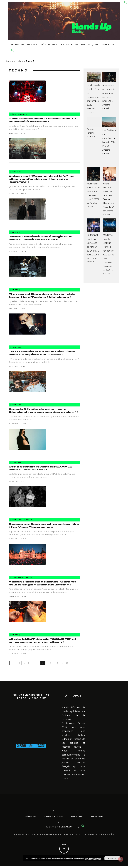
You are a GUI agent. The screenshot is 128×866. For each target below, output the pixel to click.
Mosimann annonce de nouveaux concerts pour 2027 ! (108, 93)
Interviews (29, 45)
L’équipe (94, 45)
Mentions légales (59, 827)
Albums (16, 172)
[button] (125, 3)
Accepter (112, 858)
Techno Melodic (22, 520)
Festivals (66, 45)
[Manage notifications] (120, 859)
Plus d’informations (93, 858)
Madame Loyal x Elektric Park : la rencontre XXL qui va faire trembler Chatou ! (108, 251)
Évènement (18, 114)
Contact (108, 45)
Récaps (80, 45)
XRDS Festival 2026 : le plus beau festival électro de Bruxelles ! (108, 195)
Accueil (9, 61)
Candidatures (54, 816)
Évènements (48, 45)
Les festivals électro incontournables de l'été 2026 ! (109, 138)
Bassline (97, 816)
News (15, 45)
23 (67, 663)
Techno (20, 61)
